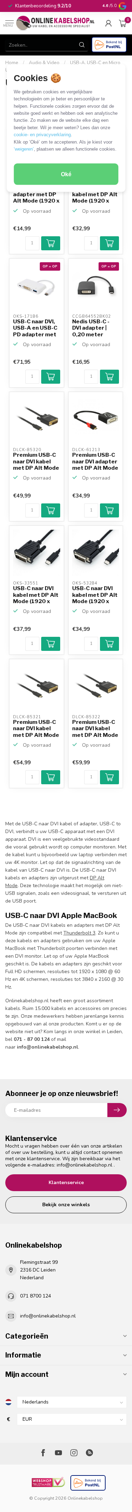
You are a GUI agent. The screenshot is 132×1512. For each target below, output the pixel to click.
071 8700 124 (35, 1296)
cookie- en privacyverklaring (42, 134)
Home (11, 63)
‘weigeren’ (24, 149)
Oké (66, 174)
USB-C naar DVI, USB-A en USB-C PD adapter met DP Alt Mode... (35, 328)
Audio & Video (44, 63)
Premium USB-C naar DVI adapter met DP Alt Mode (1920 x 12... (95, 461)
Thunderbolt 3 (79, 933)
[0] (123, 23)
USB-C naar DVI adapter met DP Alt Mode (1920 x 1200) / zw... (36, 195)
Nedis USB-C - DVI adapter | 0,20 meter (90, 328)
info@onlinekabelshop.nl (84, 1165)
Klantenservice (66, 1182)
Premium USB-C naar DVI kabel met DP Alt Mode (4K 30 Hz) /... (36, 461)
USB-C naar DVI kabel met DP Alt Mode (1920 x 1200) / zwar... (95, 195)
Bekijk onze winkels (66, 1204)
